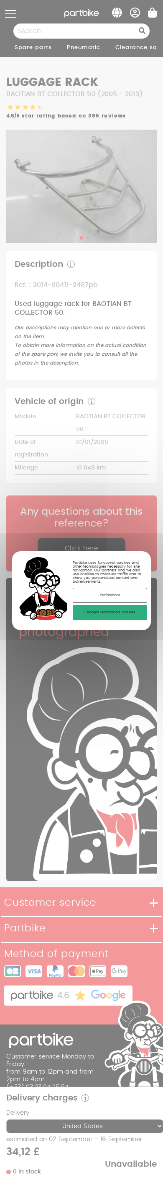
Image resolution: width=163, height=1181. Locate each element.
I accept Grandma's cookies (109, 612)
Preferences (110, 595)
